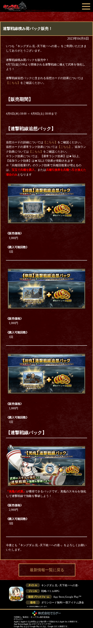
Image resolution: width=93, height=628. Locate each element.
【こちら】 (13, 83)
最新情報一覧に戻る (47, 570)
